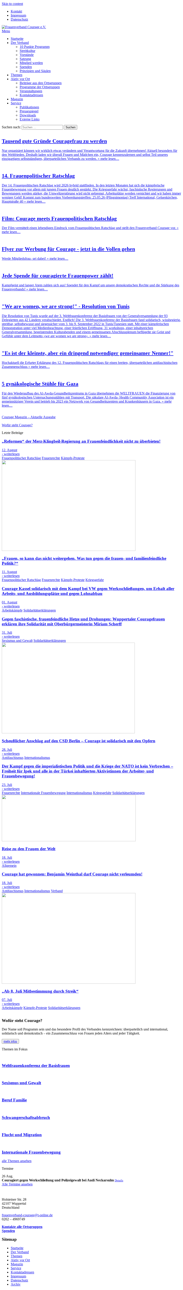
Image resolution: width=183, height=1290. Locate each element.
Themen (16, 75)
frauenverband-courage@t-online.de (27, 1215)
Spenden (26, 67)
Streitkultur (27, 51)
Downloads (28, 115)
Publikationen (29, 107)
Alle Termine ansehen (17, 1184)
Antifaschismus (12, 758)
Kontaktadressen (31, 95)
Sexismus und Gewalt (17, 640)
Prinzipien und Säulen (35, 71)
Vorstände (27, 55)
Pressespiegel (29, 111)
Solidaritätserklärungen (39, 610)
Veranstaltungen (31, 91)
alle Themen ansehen (16, 1161)
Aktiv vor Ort (20, 79)
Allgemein (9, 865)
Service (16, 103)
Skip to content (12, 4)
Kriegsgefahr (94, 580)
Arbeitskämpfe (12, 610)
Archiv (16, 1284)
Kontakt (16, 11)
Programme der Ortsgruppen (40, 87)
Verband (57, 891)
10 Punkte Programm (35, 47)
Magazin (17, 99)
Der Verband (20, 43)
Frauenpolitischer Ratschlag (21, 458)
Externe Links (30, 119)
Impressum (18, 15)
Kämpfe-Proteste (73, 458)
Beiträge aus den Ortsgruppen (41, 83)
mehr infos (10, 1041)
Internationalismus (37, 758)
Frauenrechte (51, 458)
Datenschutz (19, 19)
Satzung (25, 59)
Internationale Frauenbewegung (43, 793)
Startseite (17, 39)
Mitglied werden (31, 63)
